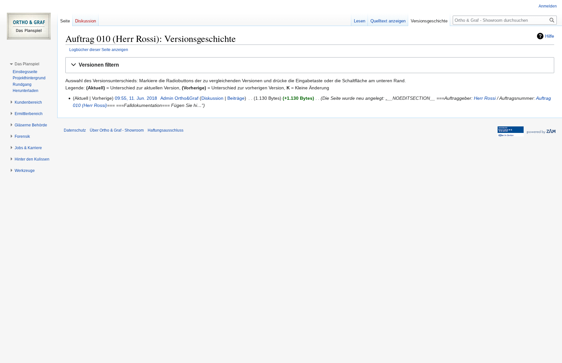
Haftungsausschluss (165, 130)
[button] (310, 65)
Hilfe (549, 36)
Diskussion (212, 98)
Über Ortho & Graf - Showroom (117, 130)
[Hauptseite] (29, 26)
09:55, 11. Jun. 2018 (136, 98)
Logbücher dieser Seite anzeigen (98, 49)
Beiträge (236, 98)
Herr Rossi (485, 98)
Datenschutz (75, 130)
